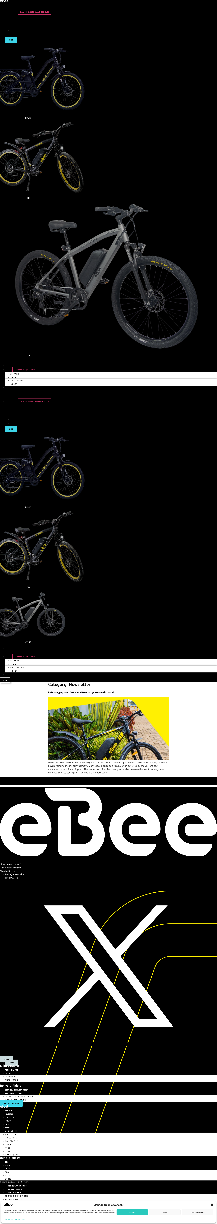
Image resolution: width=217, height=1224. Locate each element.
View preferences (197, 1212)
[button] (212, 1205)
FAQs (7, 1124)
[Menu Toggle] (2, 8)
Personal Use (11, 1070)
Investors (10, 1114)
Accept (132, 1212)
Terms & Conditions (17, 1186)
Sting (7, 1169)
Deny (165, 1212)
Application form (13, 1093)
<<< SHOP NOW (6, 779)
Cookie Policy (9, 1219)
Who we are (15, 374)
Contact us (10, 1117)
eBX (6, 1162)
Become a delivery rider (16, 1090)
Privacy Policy (20, 1219)
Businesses (10, 1073)
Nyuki (8, 1165)
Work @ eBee (11, 1131)
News (7, 1127)
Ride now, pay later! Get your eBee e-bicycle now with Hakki (81, 692)
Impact (13, 377)
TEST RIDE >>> (211, 784)
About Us (9, 1110)
